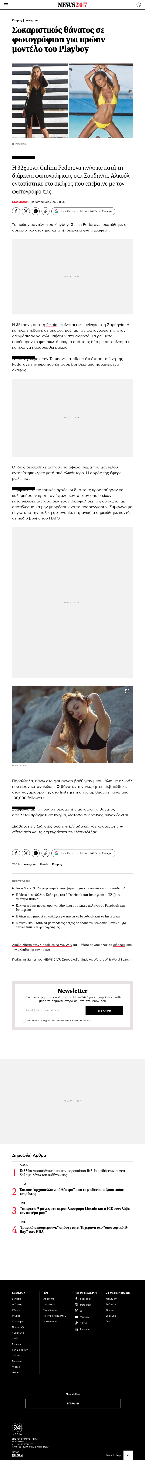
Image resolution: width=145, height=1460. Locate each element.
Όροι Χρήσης (50, 1310)
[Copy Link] (45, 211)
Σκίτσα (16, 1355)
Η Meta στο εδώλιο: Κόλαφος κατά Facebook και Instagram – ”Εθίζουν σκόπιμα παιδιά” (68, 897)
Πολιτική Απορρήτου (54, 1316)
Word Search (121, 959)
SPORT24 (111, 1304)
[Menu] (6, 4)
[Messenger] (36, 211)
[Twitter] (26, 211)
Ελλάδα (16, 1299)
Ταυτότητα (49, 1304)
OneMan (110, 1310)
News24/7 (111, 1299)
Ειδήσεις (44, 826)
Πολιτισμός (18, 1327)
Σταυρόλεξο (70, 959)
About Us (48, 1299)
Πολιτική (17, 1304)
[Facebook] (16, 211)
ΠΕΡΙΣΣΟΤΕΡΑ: (22, 881)
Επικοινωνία (50, 1321)
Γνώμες (16, 1316)
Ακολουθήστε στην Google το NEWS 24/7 (42, 944)
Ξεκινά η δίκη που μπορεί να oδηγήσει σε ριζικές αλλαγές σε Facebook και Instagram (70, 907)
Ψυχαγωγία (18, 1333)
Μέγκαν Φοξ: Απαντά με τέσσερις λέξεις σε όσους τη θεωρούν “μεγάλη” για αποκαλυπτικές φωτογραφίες (71, 925)
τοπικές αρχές (54, 490)
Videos (16, 1367)
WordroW (101, 959)
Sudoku (86, 959)
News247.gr (86, 832)
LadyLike (111, 1316)
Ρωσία (51, 325)
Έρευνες (17, 1344)
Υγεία (15, 1338)
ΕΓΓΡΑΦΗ (73, 1403)
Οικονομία (18, 1321)
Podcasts (17, 1361)
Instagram (31, 20)
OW (108, 1321)
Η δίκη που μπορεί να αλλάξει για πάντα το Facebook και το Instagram (68, 916)
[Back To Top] (128, 1455)
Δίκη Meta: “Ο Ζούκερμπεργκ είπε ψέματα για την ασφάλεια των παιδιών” (70, 888)
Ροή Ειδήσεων (20, 1350)
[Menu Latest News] (138, 4)
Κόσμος (17, 20)
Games (32, 959)
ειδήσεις (119, 944)
